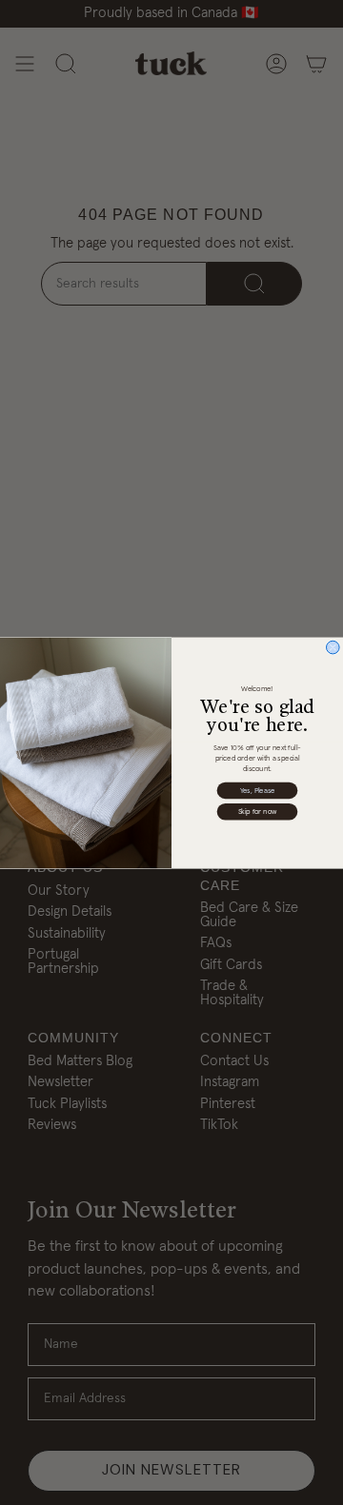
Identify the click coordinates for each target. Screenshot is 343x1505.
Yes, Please (257, 790)
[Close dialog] (332, 647)
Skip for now (257, 812)
